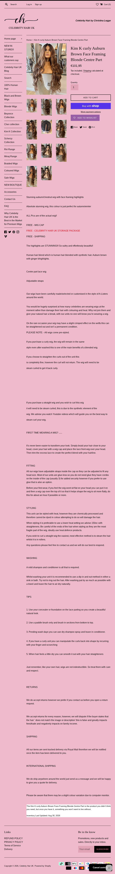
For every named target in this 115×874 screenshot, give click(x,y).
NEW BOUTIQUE (13, 185)
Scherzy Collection (9, 140)
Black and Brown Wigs (12, 98)
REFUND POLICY (13, 838)
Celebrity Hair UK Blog (13, 69)
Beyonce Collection (9, 115)
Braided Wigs (11, 163)
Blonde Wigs (10, 106)
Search (7, 78)
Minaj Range (10, 156)
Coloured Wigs (11, 170)
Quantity (74, 82)
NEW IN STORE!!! (9, 48)
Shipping (87, 70)
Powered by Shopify (43, 866)
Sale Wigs (9, 178)
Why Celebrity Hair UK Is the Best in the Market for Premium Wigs (13, 218)
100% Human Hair (11, 87)
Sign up (38, 4)
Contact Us (9, 199)
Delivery (8, 849)
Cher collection (11, 124)
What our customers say (11, 58)
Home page (13, 39)
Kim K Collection (12, 131)
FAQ (6, 206)
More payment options (91, 112)
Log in (29, 4)
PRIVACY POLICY (13, 842)
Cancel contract (100, 867)
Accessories (10, 192)
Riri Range (9, 149)
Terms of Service (12, 845)
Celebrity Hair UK (26, 866)
